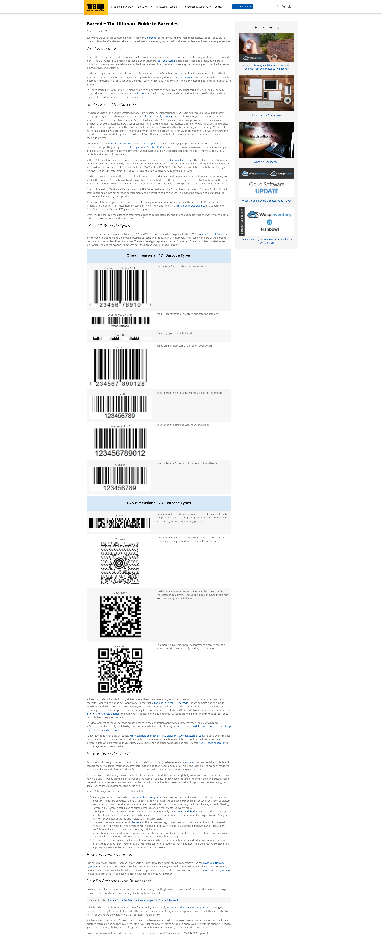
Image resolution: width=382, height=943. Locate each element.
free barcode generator (217, 870)
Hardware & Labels (166, 6)
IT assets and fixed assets (188, 811)
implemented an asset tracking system (188, 907)
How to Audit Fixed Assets (266, 115)
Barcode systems (167, 60)
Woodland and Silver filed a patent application (136, 143)
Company (220, 6)
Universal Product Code (209, 234)
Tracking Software (121, 6)
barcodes (142, 93)
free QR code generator (212, 743)
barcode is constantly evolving (155, 116)
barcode (151, 37)
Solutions (143, 6)
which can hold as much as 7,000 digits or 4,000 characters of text (166, 735)
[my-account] (290, 6)
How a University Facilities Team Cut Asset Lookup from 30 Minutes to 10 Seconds (266, 67)
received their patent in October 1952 (141, 147)
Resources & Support (196, 6)
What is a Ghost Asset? (266, 162)
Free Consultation (243, 6)
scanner (189, 762)
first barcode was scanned (190, 205)
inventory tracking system (146, 797)
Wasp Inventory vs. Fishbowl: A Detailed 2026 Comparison (267, 241)
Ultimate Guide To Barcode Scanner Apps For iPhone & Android (142, 900)
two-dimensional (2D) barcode (171, 703)
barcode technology (181, 160)
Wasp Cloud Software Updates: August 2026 (266, 200)
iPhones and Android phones (103, 713)
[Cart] (283, 6)
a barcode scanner (183, 77)
